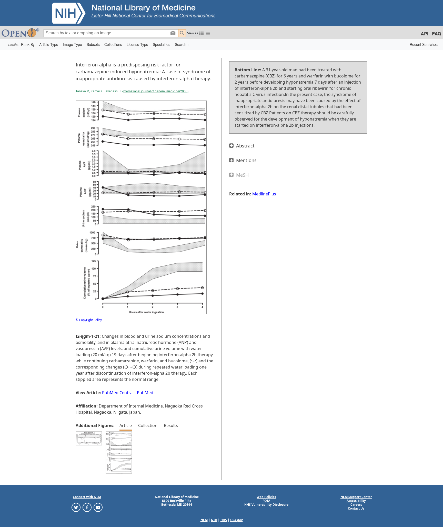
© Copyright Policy (89, 320)
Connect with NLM (87, 497)
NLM (204, 520)
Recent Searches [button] (424, 44)
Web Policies (266, 497)
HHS (223, 520)
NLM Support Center (356, 497)
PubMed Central (118, 392)
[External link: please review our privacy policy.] (76, 507)
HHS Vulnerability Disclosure (266, 504)
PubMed (145, 392)
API (424, 33)
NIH (214, 520)
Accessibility (356, 501)
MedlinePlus (264, 194)
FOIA (266, 501)
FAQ (436, 33)
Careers (356, 504)
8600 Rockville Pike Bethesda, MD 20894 (176, 503)
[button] (28, 44)
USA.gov (236, 520)
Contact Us (356, 508)
